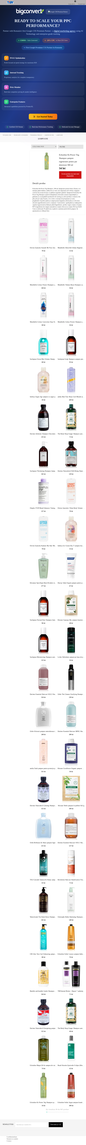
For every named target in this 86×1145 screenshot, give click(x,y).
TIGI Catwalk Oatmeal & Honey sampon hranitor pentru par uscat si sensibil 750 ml (43, 888)
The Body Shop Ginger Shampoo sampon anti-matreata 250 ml (71, 1037)
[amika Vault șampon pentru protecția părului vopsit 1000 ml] (43, 761)
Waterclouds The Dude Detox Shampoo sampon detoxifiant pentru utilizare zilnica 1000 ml (43, 926)
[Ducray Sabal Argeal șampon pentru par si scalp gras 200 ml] (71, 575)
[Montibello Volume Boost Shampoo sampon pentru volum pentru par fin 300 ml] (71, 277)
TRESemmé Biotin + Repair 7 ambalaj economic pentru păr (71, 1000)
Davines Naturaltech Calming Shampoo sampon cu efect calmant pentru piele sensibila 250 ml (43, 814)
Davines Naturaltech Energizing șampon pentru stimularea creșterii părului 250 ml (43, 1037)
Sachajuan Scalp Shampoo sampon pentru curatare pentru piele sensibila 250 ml (71, 368)
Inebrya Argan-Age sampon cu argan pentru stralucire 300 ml (43, 405)
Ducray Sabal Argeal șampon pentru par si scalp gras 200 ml (71, 592)
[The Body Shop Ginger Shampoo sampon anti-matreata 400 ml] (71, 426)
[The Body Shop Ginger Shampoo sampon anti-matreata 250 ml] (71, 1020)
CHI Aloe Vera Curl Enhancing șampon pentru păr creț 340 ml (43, 963)
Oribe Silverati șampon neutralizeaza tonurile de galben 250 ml (43, 740)
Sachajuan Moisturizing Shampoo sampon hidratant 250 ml (43, 666)
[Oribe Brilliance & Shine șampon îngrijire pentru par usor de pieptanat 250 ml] (43, 835)
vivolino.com (7, 141)
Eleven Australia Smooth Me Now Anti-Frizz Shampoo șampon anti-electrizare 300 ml (43, 256)
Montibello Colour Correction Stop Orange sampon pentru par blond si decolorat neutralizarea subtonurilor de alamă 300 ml (43, 331)
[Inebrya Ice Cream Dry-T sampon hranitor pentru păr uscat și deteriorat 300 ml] (71, 538)
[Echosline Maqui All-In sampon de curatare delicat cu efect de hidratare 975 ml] (43, 1058)
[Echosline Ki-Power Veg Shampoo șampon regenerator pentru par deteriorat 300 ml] (43, 1095)
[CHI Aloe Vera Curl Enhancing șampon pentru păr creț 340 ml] (43, 946)
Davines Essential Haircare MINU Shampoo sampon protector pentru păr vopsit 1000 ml (71, 740)
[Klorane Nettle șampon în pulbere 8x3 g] (71, 798)
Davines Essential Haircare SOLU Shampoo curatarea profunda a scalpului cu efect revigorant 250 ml (71, 851)
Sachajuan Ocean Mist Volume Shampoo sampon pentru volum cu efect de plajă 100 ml (43, 368)
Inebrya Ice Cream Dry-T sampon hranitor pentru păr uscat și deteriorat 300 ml (71, 554)
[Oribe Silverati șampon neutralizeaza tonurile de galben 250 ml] (43, 724)
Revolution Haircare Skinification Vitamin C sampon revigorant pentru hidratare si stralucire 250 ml (71, 888)
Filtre (62, 153)
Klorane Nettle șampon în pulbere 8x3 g (71, 814)
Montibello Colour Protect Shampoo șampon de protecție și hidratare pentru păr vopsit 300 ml (71, 331)
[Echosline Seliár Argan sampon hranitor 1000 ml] (71, 1095)
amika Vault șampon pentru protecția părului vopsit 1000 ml (43, 777)
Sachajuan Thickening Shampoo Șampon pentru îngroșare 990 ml (43, 480)
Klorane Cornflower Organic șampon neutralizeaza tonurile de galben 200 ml (71, 777)
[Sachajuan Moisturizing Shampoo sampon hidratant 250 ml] (43, 649)
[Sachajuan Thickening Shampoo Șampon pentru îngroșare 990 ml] (43, 463)
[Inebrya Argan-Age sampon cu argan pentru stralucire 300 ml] (43, 389)
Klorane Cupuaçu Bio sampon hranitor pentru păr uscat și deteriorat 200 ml (71, 629)
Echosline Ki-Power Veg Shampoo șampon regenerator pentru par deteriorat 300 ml (43, 1111)
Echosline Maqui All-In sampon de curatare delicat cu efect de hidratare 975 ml (43, 1074)
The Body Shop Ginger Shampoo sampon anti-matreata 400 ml (71, 442)
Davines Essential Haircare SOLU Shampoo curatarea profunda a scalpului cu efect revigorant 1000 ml (43, 703)
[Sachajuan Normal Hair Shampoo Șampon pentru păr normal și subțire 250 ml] (43, 612)
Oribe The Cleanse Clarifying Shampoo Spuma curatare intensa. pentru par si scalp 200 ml (71, 703)
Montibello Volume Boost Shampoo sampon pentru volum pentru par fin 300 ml (71, 293)
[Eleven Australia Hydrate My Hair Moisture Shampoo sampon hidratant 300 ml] (43, 538)
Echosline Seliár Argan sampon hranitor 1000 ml (71, 1111)
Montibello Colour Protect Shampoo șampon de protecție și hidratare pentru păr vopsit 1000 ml (43, 293)
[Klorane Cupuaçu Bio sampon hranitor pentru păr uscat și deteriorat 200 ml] (71, 612)
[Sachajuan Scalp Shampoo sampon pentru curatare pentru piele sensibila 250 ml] (71, 351)
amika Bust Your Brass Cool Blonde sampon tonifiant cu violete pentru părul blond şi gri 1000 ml (71, 405)
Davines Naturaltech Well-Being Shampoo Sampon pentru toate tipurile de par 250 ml (71, 480)
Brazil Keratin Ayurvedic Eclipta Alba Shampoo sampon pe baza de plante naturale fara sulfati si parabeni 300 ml (71, 1074)
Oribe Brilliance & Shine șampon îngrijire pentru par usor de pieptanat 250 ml (43, 851)
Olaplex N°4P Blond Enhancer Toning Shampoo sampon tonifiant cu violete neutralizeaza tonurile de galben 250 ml (43, 517)
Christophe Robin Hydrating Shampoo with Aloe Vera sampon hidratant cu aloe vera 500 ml (71, 926)
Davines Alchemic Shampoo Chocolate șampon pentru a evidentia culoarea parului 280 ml (43, 442)
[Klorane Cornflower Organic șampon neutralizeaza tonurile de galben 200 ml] (71, 761)
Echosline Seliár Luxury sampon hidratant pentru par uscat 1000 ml (71, 963)
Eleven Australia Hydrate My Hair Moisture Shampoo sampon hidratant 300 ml (43, 554)
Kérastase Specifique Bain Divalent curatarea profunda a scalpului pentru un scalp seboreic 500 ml (43, 592)
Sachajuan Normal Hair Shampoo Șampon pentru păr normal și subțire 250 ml (43, 629)
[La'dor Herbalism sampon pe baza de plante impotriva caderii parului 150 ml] (71, 649)
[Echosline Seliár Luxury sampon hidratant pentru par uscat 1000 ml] (71, 946)
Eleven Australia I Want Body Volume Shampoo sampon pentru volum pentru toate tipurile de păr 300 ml (71, 517)
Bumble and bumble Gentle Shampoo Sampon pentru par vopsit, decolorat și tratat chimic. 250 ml (43, 1000)
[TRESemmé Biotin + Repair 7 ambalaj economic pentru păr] (71, 983)
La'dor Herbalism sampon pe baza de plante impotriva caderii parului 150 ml (71, 666)
